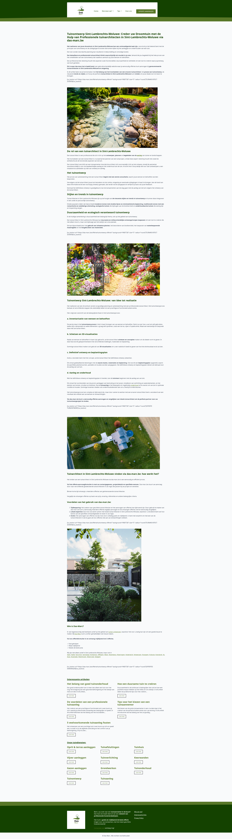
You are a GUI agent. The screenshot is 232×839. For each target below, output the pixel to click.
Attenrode (90, 657)
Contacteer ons (99, 828)
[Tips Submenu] (122, 11)
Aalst (68, 655)
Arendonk (158, 655)
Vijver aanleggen (76, 757)
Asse (68, 657)
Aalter (73, 655)
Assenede (74, 657)
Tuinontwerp (74, 778)
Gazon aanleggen (77, 768)
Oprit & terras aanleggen (81, 747)
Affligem (101, 655)
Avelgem (98, 657)
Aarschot (79, 655)
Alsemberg (112, 655)
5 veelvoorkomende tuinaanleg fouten (88, 722)
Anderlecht (129, 655)
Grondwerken (108, 768)
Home (96, 11)
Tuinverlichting (109, 757)
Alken (106, 655)
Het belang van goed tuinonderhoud (87, 683)
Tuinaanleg (107, 778)
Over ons (128, 11)
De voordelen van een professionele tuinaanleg (87, 703)
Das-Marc (77, 634)
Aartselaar (86, 655)
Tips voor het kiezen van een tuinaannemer (133, 703)
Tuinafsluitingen (110, 747)
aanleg (139, 155)
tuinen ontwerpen (114, 632)
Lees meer (71, 696)
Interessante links (140, 815)
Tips (118, 11)
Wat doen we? (107, 11)
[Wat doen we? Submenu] (113, 11)
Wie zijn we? (138, 812)
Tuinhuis (139, 747)
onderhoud (134, 385)
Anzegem (145, 655)
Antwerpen (137, 655)
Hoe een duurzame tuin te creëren (136, 683)
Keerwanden (141, 757)
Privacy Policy (138, 818)
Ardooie (152, 655)
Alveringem (121, 655)
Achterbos (93, 655)
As (164, 655)
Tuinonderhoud (142, 768)
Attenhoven (82, 657)
